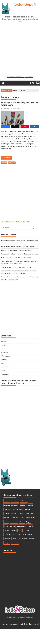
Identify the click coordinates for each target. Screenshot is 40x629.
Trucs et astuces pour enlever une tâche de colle (18, 247)
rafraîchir (7, 534)
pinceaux (26, 530)
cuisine (3, 349)
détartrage (14, 522)
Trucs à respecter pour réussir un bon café (16, 257)
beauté (3, 342)
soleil (19, 534)
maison (3, 363)
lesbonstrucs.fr (17, 108)
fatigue (28, 522)
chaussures (14, 513)
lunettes (12, 526)
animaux (7, 501)
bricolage (4, 162)
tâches (30, 534)
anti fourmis (24, 501)
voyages (6, 543)
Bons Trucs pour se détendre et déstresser (16, 267)
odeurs (6, 530)
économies (14, 543)
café (13, 509)
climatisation (15, 518)
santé (3, 370)
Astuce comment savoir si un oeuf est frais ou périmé (20, 254)
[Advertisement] (20, 51)
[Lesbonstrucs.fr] (3, 82)
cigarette (7, 518)
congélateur (30, 518)
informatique (5, 356)
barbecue (23, 505)
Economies (5, 352)
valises (14, 539)
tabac (24, 534)
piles (19, 530)
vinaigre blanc (23, 539)
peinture (13, 530)
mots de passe (21, 526)
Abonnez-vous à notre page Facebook (20, 77)
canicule (19, 509)
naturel (30, 526)
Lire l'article (6, 158)
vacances (7, 539)
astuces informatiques (11, 505)
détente (21, 522)
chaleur (6, 513)
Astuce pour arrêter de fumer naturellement (16, 250)
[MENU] (37, 82)
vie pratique (11, 162)
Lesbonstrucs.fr (25, 4)
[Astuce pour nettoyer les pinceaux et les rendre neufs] (12, 112)
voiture (31, 539)
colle (22, 518)
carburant (27, 509)
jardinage (4, 360)
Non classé (5, 367)
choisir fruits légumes (27, 513)
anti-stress (15, 501)
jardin (6, 526)
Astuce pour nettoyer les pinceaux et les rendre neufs (19, 103)
